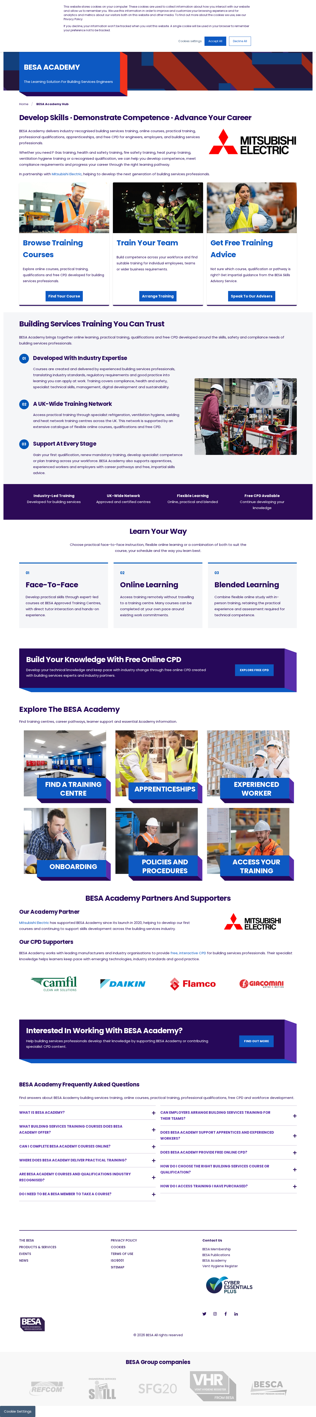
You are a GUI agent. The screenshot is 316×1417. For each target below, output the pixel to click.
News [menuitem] (23, 1261)
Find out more (256, 1041)
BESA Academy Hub (52, 104)
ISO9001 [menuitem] (117, 1261)
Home (23, 104)
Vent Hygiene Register (220, 1266)
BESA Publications (216, 1255)
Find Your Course (64, 296)
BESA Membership (216, 1249)
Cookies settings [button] (190, 41)
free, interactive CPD (188, 953)
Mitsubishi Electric (67, 174)
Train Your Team (147, 243)
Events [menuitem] (25, 1254)
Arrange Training (158, 296)
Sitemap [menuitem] (117, 1268)
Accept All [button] (215, 41)
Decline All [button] (240, 41)
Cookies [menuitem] (118, 1247)
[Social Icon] (205, 1314)
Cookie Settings (17, 1411)
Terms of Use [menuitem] (122, 1254)
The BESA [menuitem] (26, 1241)
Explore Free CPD (254, 670)
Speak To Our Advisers (252, 296)
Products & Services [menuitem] (37, 1247)
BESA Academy (214, 1260)
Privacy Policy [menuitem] (124, 1241)
